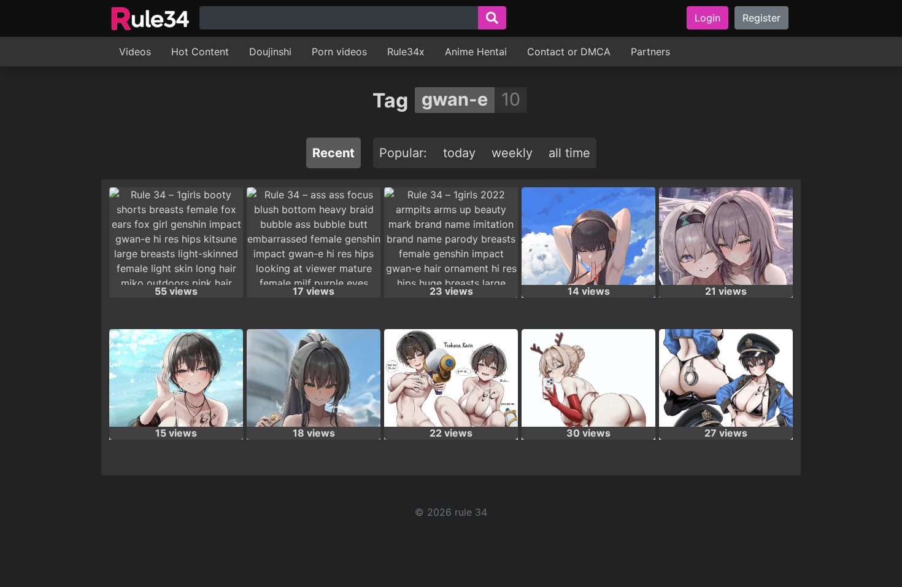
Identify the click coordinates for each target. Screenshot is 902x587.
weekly (512, 153)
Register (761, 18)
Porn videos (339, 51)
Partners (650, 51)
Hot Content (200, 51)
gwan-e (455, 99)
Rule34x (406, 51)
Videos (135, 51)
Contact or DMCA (569, 51)
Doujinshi (270, 51)
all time (569, 153)
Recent (333, 153)
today (459, 153)
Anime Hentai (476, 51)
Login (707, 18)
